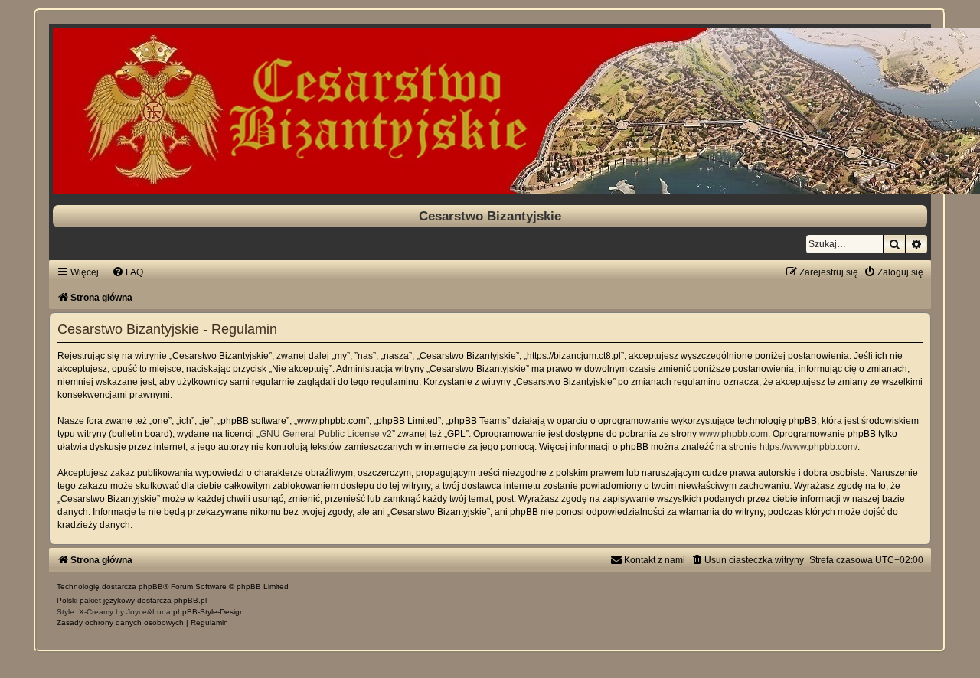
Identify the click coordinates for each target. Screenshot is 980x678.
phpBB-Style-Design (208, 612)
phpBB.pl (190, 600)
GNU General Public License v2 (326, 434)
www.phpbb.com (733, 434)
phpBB (151, 586)
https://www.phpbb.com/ (809, 447)
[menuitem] (127, 272)
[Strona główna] (490, 111)
